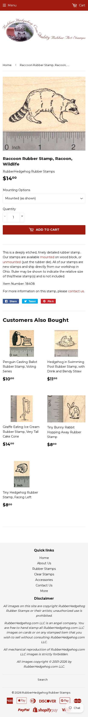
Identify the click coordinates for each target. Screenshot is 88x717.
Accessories (44, 580)
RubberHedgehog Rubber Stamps (46, 692)
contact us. (76, 291)
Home (7, 65)
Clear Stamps (44, 574)
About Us (44, 563)
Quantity (9, 209)
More (44, 591)
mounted (47, 257)
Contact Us (44, 585)
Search (43, 679)
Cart (81, 5)
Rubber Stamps (44, 569)
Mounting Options (16, 190)
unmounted (12, 262)
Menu (12, 5)
